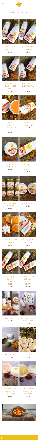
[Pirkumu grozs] (2, 437)
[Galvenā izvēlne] (3, 4)
